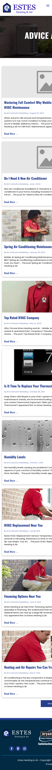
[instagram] (24, 749)
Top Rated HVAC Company (21, 317)
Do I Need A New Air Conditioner (25, 178)
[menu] (48, 5)
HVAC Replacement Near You (23, 525)
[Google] (18, 749)
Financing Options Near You (22, 596)
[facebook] (11, 749)
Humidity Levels (15, 456)
